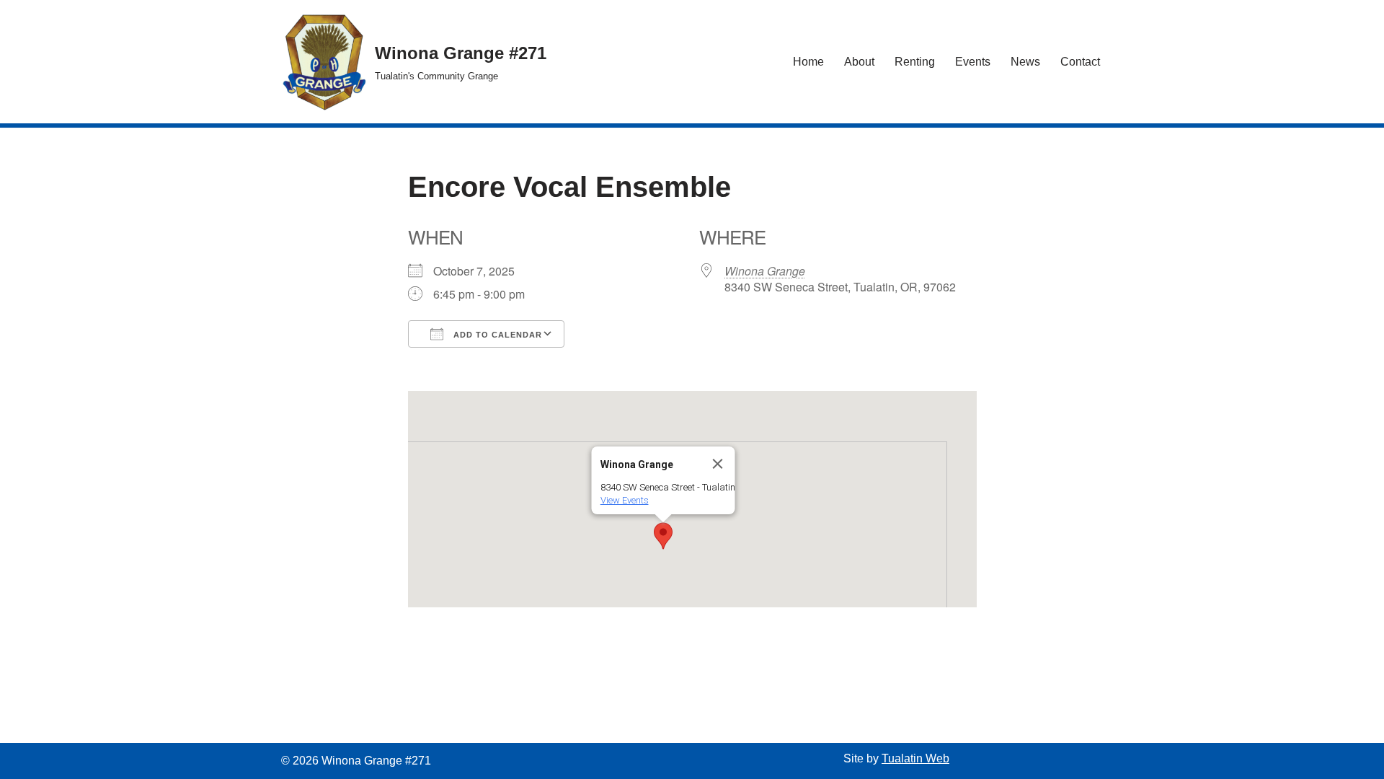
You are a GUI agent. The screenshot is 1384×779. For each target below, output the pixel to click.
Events (972, 62)
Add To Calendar (496, 334)
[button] (663, 536)
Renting (915, 62)
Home (808, 62)
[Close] (718, 463)
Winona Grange (764, 271)
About (859, 62)
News (1025, 62)
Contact (1080, 62)
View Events (624, 500)
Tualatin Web (915, 758)
